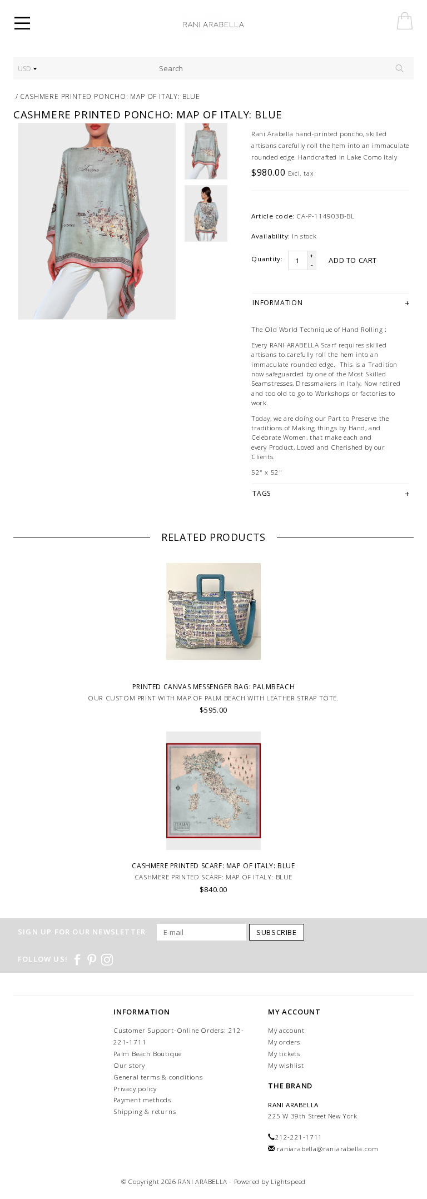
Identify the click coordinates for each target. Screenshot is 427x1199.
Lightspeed (288, 1181)
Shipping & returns (144, 1111)
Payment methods (142, 1100)
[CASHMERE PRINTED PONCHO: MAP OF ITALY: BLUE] (96, 221)
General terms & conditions (158, 1077)
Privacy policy (135, 1088)
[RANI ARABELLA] (229, 25)
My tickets (284, 1053)
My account (286, 1030)
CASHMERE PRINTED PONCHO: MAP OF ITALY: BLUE (110, 96)
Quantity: (266, 259)
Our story (129, 1065)
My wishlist (286, 1065)
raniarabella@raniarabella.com (327, 1149)
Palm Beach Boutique (147, 1053)
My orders (284, 1042)
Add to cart (353, 260)
